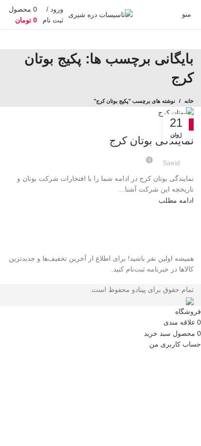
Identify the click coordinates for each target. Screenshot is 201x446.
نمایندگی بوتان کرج (151, 141)
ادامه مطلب (176, 200)
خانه (189, 101)
